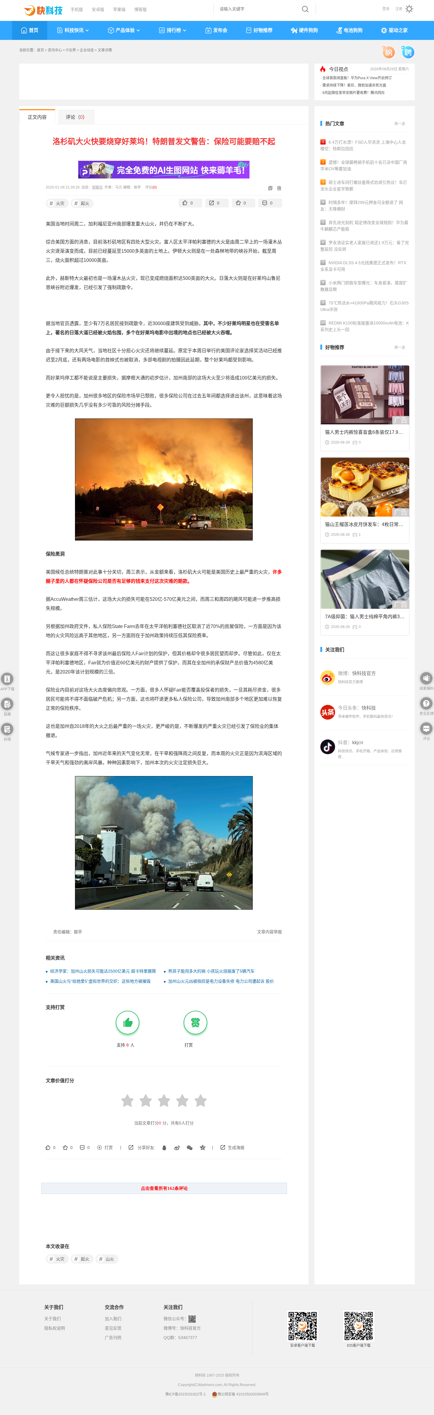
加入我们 (113, 1318)
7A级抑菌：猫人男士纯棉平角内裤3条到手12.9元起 (364, 618)
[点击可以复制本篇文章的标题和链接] (268, 188)
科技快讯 (74, 30)
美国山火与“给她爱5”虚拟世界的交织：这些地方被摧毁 (100, 981)
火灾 (57, 203)
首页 (33, 30)
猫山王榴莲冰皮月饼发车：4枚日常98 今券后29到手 (364, 526)
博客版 (140, 9)
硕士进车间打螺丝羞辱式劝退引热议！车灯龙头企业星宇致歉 (363, 185)
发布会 (220, 30)
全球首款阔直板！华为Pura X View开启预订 (357, 78)
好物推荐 (263, 30)
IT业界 (71, 50)
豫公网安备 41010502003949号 (243, 1394)
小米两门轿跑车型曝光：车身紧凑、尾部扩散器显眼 (363, 286)
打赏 (109, 1147)
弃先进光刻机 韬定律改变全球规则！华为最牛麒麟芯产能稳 (364, 225)
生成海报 (236, 1147)
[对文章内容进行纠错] (277, 188)
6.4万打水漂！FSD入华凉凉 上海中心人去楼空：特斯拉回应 (363, 145)
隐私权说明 (54, 1328)
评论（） (76, 117)
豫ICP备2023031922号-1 (185, 1394)
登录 (385, 9)
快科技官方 (190, 1328)
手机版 (77, 9)
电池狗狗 (353, 30)
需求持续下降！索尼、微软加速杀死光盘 (354, 85)
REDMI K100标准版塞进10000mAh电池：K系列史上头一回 (364, 326)
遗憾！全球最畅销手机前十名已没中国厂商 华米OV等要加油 (363, 165)
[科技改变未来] (39, 8)
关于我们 (52, 1318)
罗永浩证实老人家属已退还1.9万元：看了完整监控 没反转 (364, 245)
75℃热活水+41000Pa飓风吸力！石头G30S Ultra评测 (364, 306)
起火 (81, 203)
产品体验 (125, 30)
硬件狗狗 (308, 30)
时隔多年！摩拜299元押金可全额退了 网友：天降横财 (361, 205)
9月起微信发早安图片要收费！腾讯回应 (353, 93)
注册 (398, 9)
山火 (106, 1259)
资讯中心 (55, 50)
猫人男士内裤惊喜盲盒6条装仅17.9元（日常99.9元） (364, 434)
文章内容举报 (269, 931)
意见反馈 (113, 1328)
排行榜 (174, 30)
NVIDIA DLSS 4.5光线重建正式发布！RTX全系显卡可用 (363, 266)
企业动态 (87, 50)
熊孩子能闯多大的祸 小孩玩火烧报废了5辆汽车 (211, 971)
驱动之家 (398, 30)
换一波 (399, 124)
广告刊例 (113, 1337)
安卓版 (98, 9)
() (154, 187)
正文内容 (37, 117)
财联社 (97, 187)
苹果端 (119, 9)
